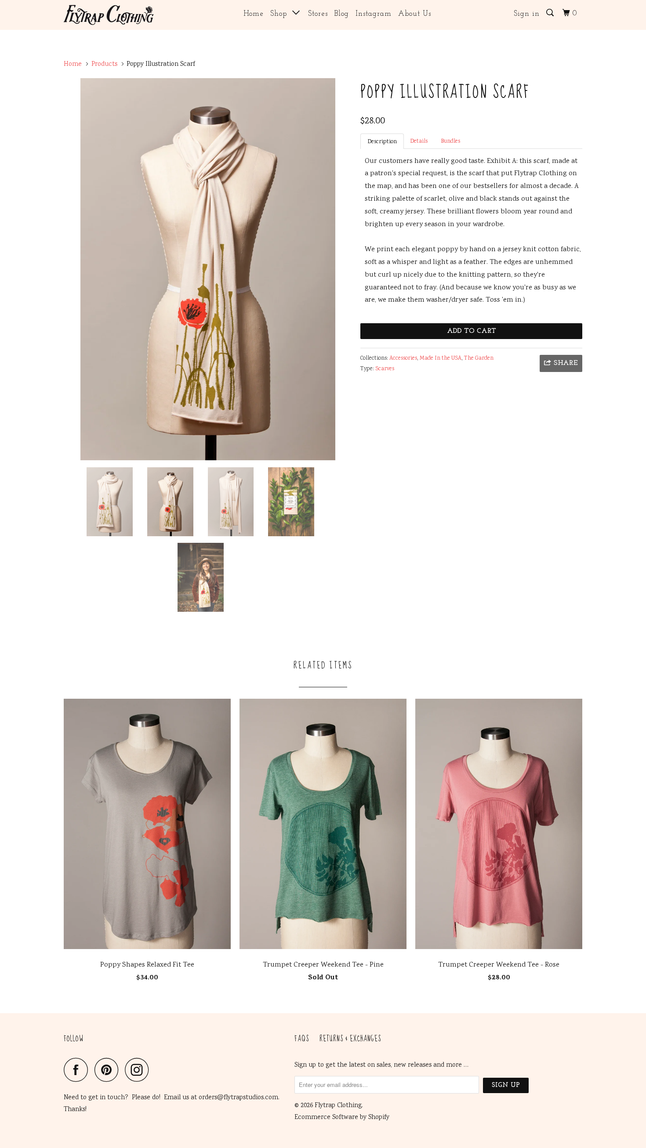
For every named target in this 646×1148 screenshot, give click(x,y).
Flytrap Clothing (338, 1106)
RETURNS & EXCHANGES (350, 1039)
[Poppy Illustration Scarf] (208, 269)
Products (104, 64)
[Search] (550, 13)
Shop (281, 14)
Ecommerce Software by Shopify (341, 1118)
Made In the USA (440, 358)
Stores (318, 14)
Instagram (374, 14)
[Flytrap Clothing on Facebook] (78, 1070)
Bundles (450, 141)
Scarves (384, 369)
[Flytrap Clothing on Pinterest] (108, 1070)
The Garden (479, 358)
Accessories (403, 358)
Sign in (527, 14)
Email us (176, 1098)
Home (253, 14)
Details (419, 141)
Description (382, 142)
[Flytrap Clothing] (109, 15)
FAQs (301, 1039)
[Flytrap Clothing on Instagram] (139, 1070)
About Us (414, 14)
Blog (341, 14)
